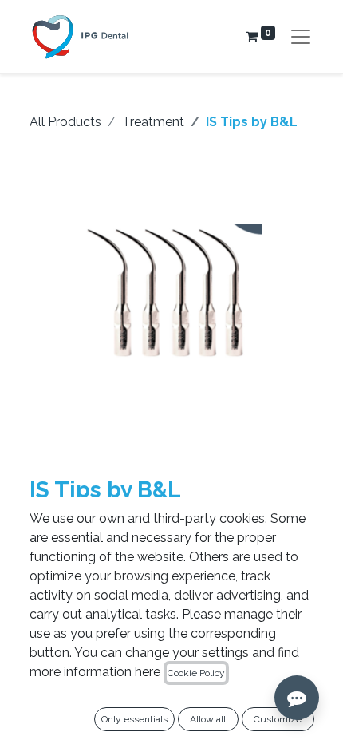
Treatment (153, 121)
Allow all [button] (208, 719)
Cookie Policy (196, 673)
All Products (65, 121)
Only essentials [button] (134, 719)
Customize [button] (278, 719)
